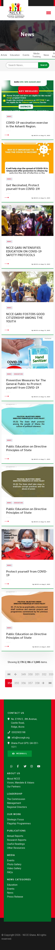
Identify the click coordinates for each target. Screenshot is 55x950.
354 (9, 683)
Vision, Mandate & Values (20, 782)
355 (16, 683)
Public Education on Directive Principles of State (26, 448)
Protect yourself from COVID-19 (26, 573)
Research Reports (16, 840)
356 (23, 683)
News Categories (19, 879)
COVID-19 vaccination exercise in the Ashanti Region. (27, 124)
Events (26, 55)
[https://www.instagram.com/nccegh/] (31, 766)
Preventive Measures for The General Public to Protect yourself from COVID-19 (26, 383)
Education (15, 55)
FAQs (10, 872)
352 (44, 674)
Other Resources (16, 848)
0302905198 (18, 732)
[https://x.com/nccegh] (24, 766)
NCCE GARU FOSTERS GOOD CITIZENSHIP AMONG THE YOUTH (25, 317)
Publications (16, 830)
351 (37, 674)
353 (51, 674)
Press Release (15, 897)
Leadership (14, 793)
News (46, 55)
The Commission (16, 799)
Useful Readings (16, 844)
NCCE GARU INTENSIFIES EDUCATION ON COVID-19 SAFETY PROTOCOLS (24, 251)
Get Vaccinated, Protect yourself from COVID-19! (23, 187)
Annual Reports (15, 836)
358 (37, 683)
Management (14, 803)
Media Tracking (36, 55)
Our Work (14, 814)
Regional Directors (17, 807)
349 (23, 674)
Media (11, 855)
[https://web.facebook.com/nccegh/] (17, 766)
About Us (13, 773)
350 (30, 674)
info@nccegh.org (20, 737)
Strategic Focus (15, 819)
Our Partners (13, 786)
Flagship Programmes (19, 823)
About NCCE (13, 779)
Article (4, 55)
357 (30, 683)
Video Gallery (14, 868)
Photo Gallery (14, 864)
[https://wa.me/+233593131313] (10, 766)
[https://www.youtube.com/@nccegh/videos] (37, 766)
